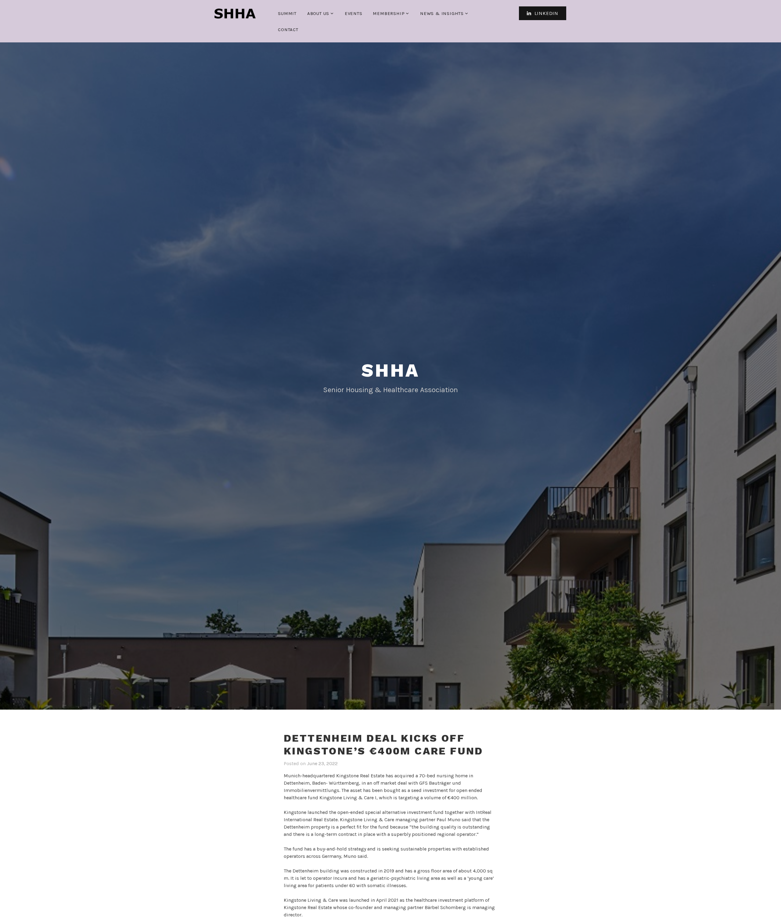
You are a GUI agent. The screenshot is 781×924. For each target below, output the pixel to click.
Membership (389, 13)
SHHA (390, 370)
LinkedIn (545, 13)
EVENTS (353, 13)
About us (318, 13)
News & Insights (442, 13)
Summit (287, 13)
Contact (288, 29)
